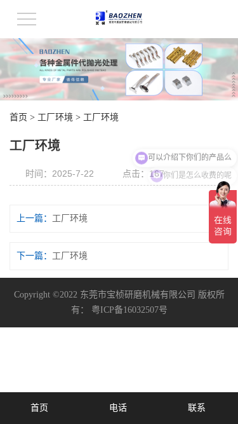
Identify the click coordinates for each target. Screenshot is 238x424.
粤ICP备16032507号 (129, 310)
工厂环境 (55, 117)
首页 (18, 117)
